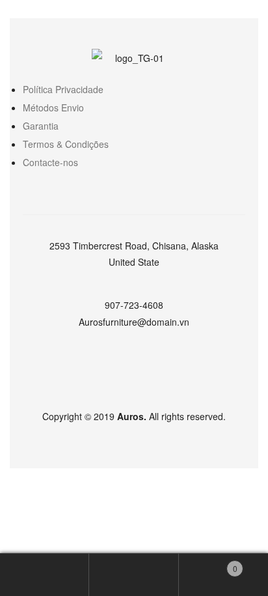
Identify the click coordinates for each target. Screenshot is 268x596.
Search (133, 575)
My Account (44, 575)
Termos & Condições (66, 143)
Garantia (41, 125)
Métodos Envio (53, 107)
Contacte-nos (50, 162)
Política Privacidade (63, 89)
